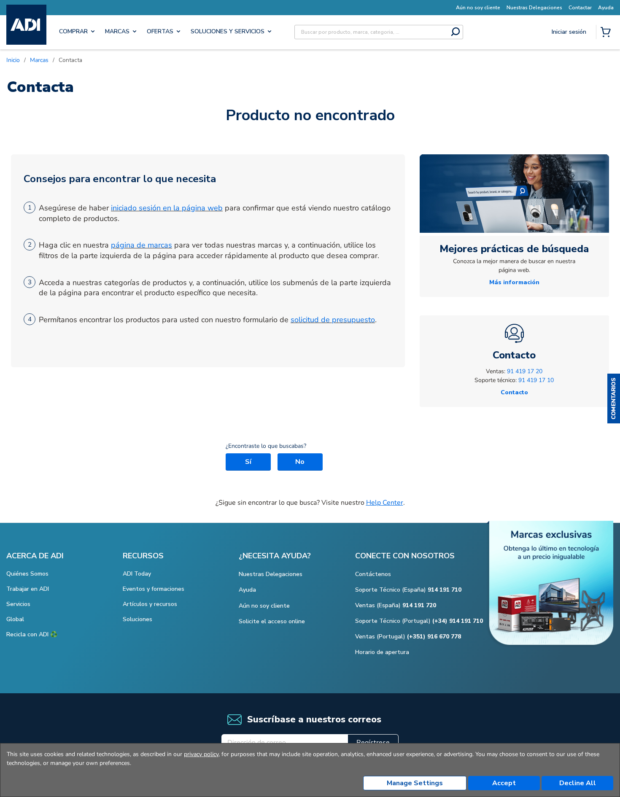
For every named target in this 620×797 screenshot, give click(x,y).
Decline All (577, 783)
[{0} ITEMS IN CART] (607, 33)
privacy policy (201, 754)
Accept (504, 783)
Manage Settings (415, 783)
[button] (613, 398)
